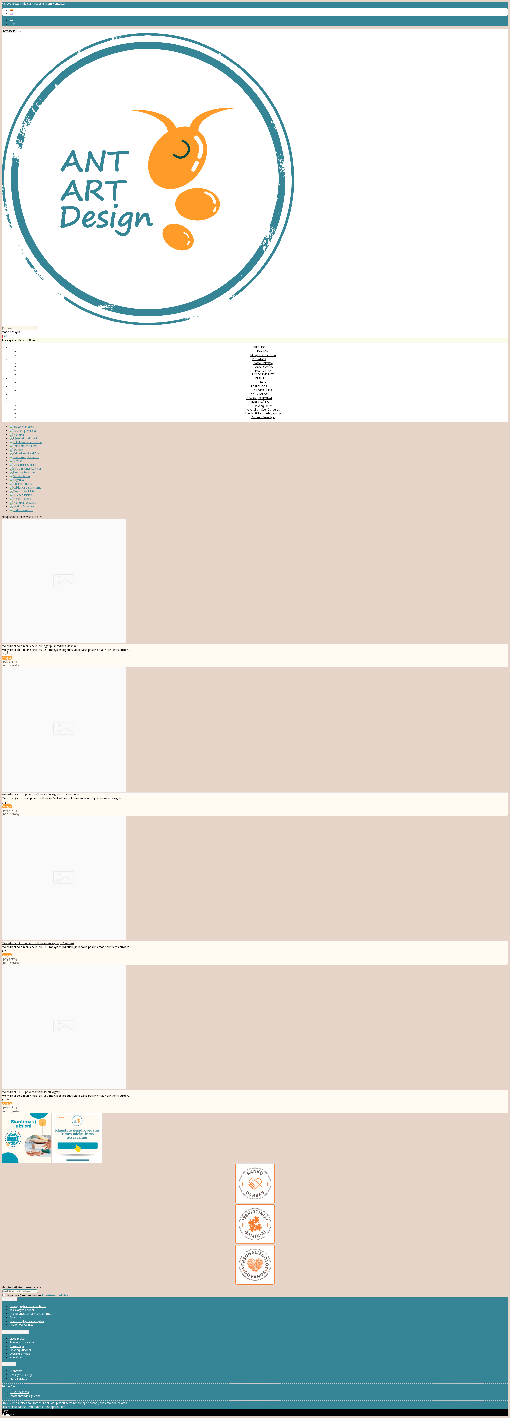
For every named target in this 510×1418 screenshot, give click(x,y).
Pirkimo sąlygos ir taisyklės (27, 1321)
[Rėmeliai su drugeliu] (24, 438)
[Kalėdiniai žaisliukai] (23, 446)
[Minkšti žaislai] (20, 476)
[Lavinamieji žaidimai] (24, 457)
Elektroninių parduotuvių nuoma (22, 1407)
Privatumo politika (21, 1325)
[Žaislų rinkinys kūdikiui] (25, 468)
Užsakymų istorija (21, 1375)
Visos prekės (34, 517)
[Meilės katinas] (20, 499)
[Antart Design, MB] (148, 324)
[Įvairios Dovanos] (22, 506)
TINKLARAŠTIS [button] (259, 402)
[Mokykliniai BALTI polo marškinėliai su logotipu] (64, 1088)
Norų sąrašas (18, 1378)
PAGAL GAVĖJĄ (263, 367)
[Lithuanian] (11, 10)
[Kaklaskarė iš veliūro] (24, 453)
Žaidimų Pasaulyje (263, 417)
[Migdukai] (17, 480)
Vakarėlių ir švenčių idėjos (263, 409)
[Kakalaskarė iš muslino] (26, 442)
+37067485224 (11, 3)
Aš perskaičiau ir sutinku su (37, 1295)
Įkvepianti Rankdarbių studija (263, 413)
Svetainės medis (20, 1353)
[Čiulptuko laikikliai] (22, 491)
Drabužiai (263, 351)
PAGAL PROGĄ (263, 363)
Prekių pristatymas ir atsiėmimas (31, 1313)
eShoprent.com (55, 1407)
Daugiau (7, 658)
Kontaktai (59, 3)
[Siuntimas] (27, 1162)
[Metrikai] (16, 461)
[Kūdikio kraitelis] (21, 510)
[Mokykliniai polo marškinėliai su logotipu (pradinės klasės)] (64, 642)
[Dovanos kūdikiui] (22, 427)
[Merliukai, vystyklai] (23, 502)
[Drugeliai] (17, 449)
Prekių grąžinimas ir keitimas (28, 1306)
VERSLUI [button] (259, 378)
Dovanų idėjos (263, 406)
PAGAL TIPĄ (263, 370)
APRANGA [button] (259, 347)
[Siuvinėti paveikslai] (23, 431)
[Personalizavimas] (22, 472)
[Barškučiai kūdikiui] (23, 465)
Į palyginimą (9, 661)
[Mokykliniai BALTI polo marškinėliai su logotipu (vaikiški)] (64, 939)
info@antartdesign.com (37, 3)
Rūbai (263, 382)
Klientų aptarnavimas (15, 1331)
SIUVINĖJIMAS (263, 390)
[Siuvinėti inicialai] (21, 495)
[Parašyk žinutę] (77, 1162)
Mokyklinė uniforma (263, 355)
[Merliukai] (17, 434)
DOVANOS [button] (259, 359)
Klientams (9, 1364)
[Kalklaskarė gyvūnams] (25, 487)
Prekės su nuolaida (22, 1342)
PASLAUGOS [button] (259, 386)
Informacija (9, 1299)
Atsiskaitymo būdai (22, 1310)
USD (12, 24)
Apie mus (16, 1317)
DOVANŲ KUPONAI (259, 398)
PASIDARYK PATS (263, 374)
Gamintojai (17, 1346)
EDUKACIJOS (259, 394)
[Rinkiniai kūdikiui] (21, 484)
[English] (11, 14)
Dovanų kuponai (20, 1350)
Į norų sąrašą (10, 665)
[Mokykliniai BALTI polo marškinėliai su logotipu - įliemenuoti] (64, 790)
